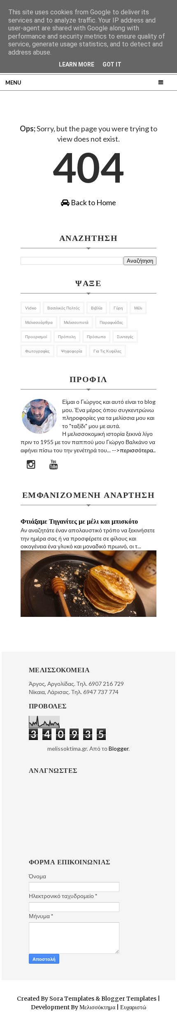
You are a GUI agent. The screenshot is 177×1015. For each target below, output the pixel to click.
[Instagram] (31, 464)
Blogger (118, 748)
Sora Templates (71, 998)
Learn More (76, 64)
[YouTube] (54, 464)
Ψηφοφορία (71, 350)
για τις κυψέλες (107, 350)
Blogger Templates (128, 998)
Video (30, 307)
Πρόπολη (67, 336)
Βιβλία (96, 307)
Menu (13, 82)
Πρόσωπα (96, 336)
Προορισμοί (36, 336)
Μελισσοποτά (76, 322)
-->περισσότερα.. (134, 450)
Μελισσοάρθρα (39, 322)
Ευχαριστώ (132, 1007)
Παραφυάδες (111, 322)
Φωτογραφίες (37, 350)
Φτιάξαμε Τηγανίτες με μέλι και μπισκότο (79, 521)
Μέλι (138, 307)
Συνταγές (125, 336)
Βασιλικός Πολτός (63, 307)
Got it (111, 64)
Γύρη (118, 307)
